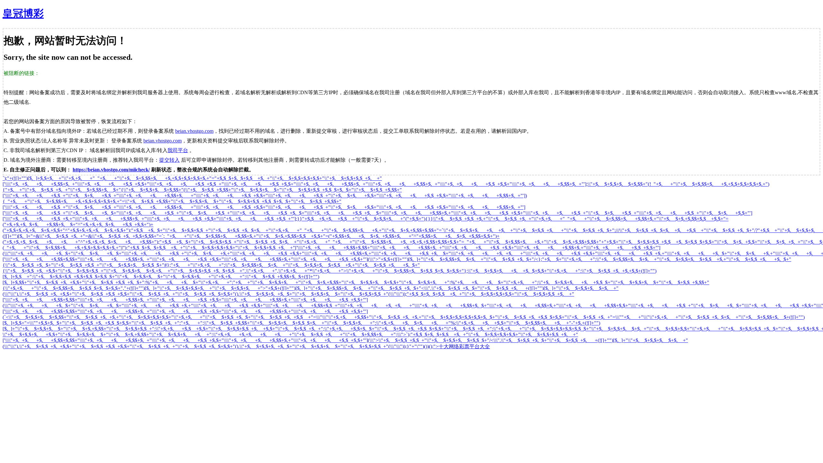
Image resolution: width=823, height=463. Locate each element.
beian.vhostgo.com (194, 131)
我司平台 (177, 150)
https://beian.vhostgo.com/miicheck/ (111, 169)
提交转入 (169, 160)
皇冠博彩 (23, 13)
